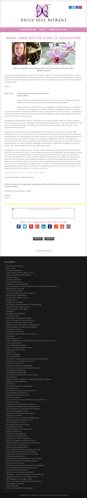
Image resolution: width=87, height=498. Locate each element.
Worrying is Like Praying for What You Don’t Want (23, 458)
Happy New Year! (12, 402)
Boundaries (10, 336)
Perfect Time (10, 268)
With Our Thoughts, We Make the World (20, 440)
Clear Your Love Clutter (14, 363)
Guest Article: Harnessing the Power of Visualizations (25, 465)
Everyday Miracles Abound (15, 456)
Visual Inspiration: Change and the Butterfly (21, 327)
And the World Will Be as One (16, 298)
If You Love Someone (14, 343)
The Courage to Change (15, 483)
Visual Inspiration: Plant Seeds (17, 309)
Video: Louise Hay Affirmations (17, 447)
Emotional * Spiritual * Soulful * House (19, 420)
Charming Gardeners (13, 279)
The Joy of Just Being (14, 282)
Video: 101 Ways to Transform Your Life (20, 320)
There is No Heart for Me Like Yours (19, 347)
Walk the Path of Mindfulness (16, 295)
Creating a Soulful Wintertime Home (19, 429)
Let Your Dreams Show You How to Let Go (21, 468)
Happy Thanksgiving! (13, 431)
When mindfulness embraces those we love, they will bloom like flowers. (32, 286)
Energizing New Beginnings (16, 370)
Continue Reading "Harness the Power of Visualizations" (25, 173)
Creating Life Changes (14, 329)
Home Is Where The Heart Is (16, 422)
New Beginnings (12, 388)
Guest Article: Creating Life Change (18, 318)
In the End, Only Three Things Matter (19, 488)
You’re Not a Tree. (12, 316)
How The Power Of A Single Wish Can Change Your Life (26, 400)
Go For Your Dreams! (14, 397)
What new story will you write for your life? (21, 390)
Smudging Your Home (14, 415)
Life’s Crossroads (12, 486)
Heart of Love (11, 352)
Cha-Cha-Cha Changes (14, 266)
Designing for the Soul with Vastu (18, 424)
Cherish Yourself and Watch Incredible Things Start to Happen (28, 379)
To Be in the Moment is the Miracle (18, 275)
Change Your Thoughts (14, 302)
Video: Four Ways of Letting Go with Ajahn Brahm (23, 481)
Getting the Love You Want (15, 350)
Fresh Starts (10, 384)
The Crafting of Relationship (16, 345)
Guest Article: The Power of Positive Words (21, 452)
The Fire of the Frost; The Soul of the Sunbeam (23, 409)
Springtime (10, 311)
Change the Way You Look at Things (19, 322)
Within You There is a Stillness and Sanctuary (22, 418)
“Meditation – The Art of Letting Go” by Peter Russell (25, 474)
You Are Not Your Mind (14, 291)
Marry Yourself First (13, 356)
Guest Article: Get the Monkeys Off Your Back (22, 454)
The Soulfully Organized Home (17, 411)
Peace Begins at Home (14, 427)
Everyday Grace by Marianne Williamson (20, 404)
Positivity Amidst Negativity (15, 434)
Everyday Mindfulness (14, 270)
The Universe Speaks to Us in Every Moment (22, 461)
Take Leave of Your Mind (15, 288)
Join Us (43, 30)
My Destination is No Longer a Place (19, 479)
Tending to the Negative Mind (16, 436)
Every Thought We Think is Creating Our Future (23, 449)
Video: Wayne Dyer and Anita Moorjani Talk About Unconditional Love (31, 341)
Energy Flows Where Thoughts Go (18, 438)
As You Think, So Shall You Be (17, 445)
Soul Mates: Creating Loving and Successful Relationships (27, 359)
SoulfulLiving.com (28, 30)
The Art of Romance (13, 338)
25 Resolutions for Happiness (16, 393)
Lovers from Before (13, 354)
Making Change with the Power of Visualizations (23, 325)
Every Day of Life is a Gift (15, 332)
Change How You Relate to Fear (17, 307)
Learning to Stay (12, 277)
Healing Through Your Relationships (19, 366)
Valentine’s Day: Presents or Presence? (20, 361)
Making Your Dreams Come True (18, 395)
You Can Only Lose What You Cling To (20, 472)
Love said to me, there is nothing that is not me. (23, 368)
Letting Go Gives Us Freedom (17, 470)
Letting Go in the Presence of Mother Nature (22, 477)
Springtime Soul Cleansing (15, 313)
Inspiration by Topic (58, 30)
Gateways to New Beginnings (16, 381)
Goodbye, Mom (11, 300)
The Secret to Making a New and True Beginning (23, 304)
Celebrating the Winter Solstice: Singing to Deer (23, 406)
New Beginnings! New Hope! (16, 372)
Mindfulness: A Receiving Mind (17, 284)
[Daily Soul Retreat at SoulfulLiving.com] (43, 21)
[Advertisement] (46, 204)
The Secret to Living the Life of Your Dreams (22, 375)
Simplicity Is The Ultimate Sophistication (20, 413)
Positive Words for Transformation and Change (23, 443)
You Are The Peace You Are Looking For (20, 293)
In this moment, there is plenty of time (19, 273)
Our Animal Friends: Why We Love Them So (22, 334)
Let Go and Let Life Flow (15, 463)
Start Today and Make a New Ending (19, 386)
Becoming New (11, 377)
